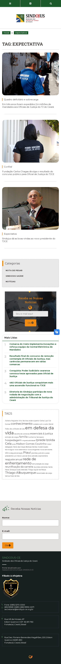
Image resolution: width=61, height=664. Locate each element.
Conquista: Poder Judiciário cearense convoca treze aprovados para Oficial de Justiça (31, 373)
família (23, 436)
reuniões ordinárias (41, 467)
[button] (10, 3)
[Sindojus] (30, 18)
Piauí (27, 452)
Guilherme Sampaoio (36, 437)
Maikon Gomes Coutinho (31, 443)
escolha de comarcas (22, 434)
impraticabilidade (28, 440)
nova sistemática (21, 450)
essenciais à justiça (41, 433)
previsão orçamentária (40, 456)
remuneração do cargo (40, 464)
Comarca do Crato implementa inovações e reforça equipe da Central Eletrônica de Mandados (33, 347)
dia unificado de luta (17, 429)
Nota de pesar (14, 270)
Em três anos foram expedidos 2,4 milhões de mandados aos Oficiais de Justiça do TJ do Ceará (28, 105)
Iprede (40, 440)
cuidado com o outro (40, 424)
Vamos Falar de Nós (12, 476)
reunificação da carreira (19, 466)
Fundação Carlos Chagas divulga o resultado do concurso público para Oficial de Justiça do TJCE (28, 173)
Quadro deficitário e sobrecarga (21, 99)
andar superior (34, 421)
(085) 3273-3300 (17, 605)
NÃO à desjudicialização (14, 453)
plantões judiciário (38, 453)
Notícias (10, 281)
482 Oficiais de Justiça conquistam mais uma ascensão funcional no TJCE (31, 384)
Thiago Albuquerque (20, 472)
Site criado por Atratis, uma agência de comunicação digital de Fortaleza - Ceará (31, 657)
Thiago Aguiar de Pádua (37, 470)
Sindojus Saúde (14, 276)
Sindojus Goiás (15, 470)
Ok (29, 323)
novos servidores (46, 450)
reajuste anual (13, 459)
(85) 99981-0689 (11, 607)
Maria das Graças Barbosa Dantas (25, 447)
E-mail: (6, 531)
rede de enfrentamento (20, 461)
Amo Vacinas (23, 421)
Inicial (6, 32)
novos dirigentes (34, 450)
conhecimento (21, 423)
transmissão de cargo (44, 473)
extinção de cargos (12, 437)
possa (47, 453)
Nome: (6, 517)
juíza (14, 444)
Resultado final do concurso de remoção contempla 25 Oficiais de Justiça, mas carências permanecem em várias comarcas (32, 360)
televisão (24, 470)
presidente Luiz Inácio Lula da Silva (18, 456)
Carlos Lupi (44, 421)
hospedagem (13, 440)
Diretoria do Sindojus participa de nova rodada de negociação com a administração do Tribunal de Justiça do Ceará (31, 395)
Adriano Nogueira (11, 421)
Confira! (8, 166)
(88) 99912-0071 (27, 607)
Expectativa (10, 233)
